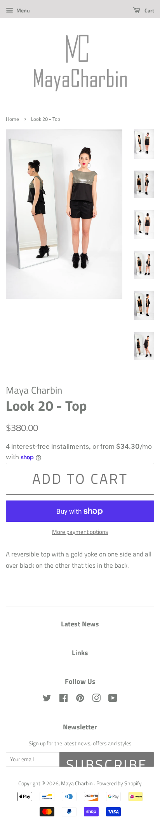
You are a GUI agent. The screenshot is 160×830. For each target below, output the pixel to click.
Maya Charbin (77, 783)
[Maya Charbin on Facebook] (63, 699)
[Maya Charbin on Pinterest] (80, 699)
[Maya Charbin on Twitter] (47, 699)
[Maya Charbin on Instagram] (96, 699)
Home (12, 119)
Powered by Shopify (119, 783)
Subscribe (107, 760)
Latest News (80, 624)
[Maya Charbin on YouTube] (112, 699)
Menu (22, 10)
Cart (148, 10)
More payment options (80, 531)
